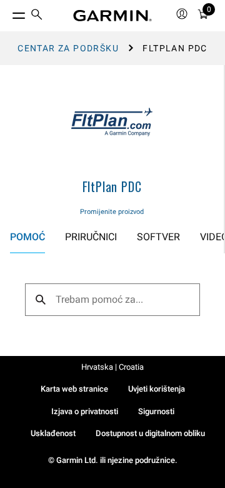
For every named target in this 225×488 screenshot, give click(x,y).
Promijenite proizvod (112, 212)
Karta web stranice (74, 389)
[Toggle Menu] (7, 12)
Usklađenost (53, 433)
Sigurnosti (156, 411)
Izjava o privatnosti (84, 411)
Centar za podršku (68, 48)
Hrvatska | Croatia (112, 367)
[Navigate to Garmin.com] (112, 15)
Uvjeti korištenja (156, 389)
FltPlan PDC (112, 186)
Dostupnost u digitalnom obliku (150, 433)
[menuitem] (37, 16)
